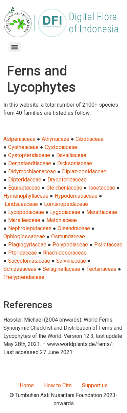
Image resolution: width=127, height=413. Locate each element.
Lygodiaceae (65, 212)
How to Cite (58, 385)
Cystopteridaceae (29, 155)
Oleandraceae (74, 228)
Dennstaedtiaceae (29, 163)
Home (27, 385)
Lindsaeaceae (21, 204)
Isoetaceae (101, 187)
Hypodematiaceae (76, 196)
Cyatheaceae (23, 147)
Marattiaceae (101, 212)
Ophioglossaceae (24, 236)
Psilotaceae (108, 244)
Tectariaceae (101, 269)
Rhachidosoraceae (65, 252)
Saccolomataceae (29, 261)
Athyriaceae (55, 139)
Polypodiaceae (70, 244)
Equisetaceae (24, 187)
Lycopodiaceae (26, 212)
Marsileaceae (24, 220)
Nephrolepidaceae (29, 228)
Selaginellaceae (61, 269)
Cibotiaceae (90, 139)
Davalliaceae (71, 155)
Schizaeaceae (20, 269)
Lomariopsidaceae (66, 204)
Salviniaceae (71, 261)
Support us (95, 385)
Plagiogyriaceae (27, 244)
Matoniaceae (61, 220)
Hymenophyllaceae (25, 196)
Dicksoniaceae (74, 163)
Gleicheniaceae (64, 187)
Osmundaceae (68, 236)
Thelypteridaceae (23, 277)
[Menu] (14, 47)
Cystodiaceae (61, 147)
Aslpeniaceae (19, 139)
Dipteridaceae (24, 179)
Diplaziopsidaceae (84, 171)
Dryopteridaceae (67, 179)
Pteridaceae (22, 252)
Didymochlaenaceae (32, 171)
